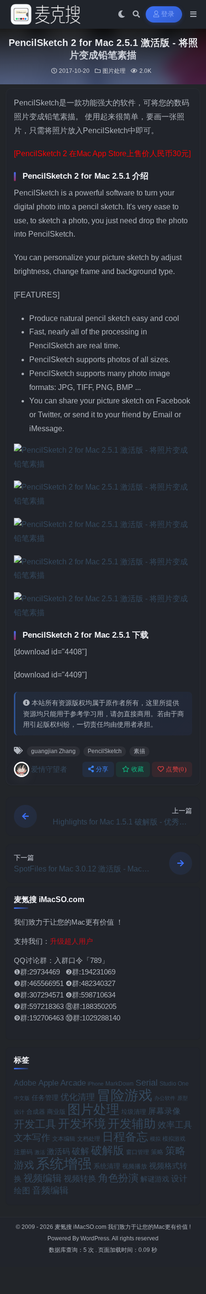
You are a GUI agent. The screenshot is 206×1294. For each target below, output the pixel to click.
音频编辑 (50, 1190)
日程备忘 (125, 1137)
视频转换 (80, 1178)
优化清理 (77, 1097)
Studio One (174, 1083)
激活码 (58, 1151)
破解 (80, 1151)
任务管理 (45, 1097)
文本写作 (32, 1138)
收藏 (137, 769)
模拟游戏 (173, 1138)
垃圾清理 (133, 1111)
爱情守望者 (49, 769)
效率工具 (175, 1125)
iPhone (95, 1084)
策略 (157, 1152)
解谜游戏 (154, 1179)
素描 (139, 751)
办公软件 (164, 1098)
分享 (102, 769)
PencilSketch (105, 751)
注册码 (23, 1152)
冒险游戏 (124, 1095)
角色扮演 (118, 1177)
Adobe (25, 1083)
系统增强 (64, 1163)
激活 (39, 1152)
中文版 (22, 1098)
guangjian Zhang (53, 751)
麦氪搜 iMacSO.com (81, 1227)
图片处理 (114, 71)
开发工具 (35, 1124)
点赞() (176, 769)
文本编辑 (63, 1138)
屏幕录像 (164, 1111)
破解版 (107, 1150)
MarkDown (119, 1083)
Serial (147, 1083)
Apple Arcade (62, 1083)
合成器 (35, 1111)
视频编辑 (42, 1178)
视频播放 (134, 1166)
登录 (168, 14)
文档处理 (88, 1138)
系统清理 (106, 1166)
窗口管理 (137, 1152)
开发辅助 (132, 1123)
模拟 (155, 1139)
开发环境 (82, 1123)
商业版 (56, 1111)
